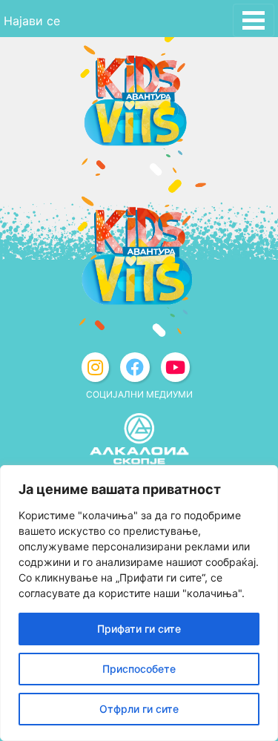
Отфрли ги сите (139, 708)
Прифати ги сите (139, 628)
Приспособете (139, 668)
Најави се (32, 20)
